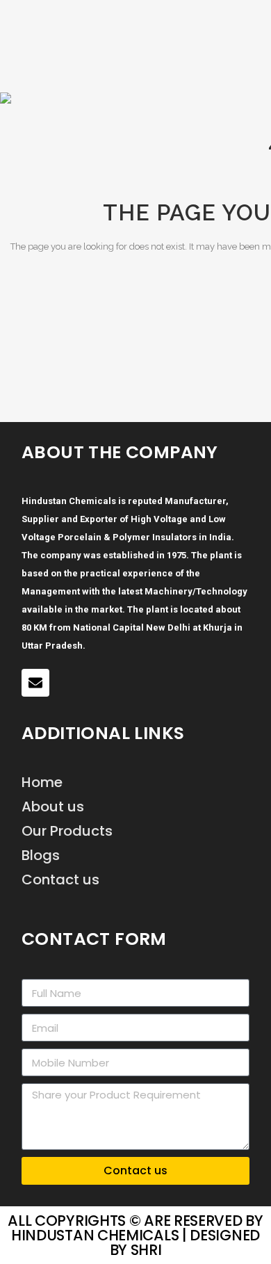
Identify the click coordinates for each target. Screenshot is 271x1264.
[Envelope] (35, 683)
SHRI (146, 1250)
